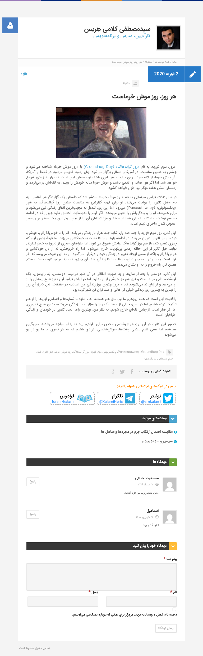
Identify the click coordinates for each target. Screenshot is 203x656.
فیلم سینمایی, (165, 359)
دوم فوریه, (96, 352)
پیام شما (172, 559)
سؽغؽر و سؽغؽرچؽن (157, 441)
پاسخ (33, 481)
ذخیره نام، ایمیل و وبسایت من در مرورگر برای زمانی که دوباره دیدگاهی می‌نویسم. (124, 615)
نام (175, 593)
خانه (174, 62)
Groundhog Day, (152, 352)
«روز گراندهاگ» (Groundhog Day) (111, 167)
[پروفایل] (10, 25)
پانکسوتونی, (109, 352)
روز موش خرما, (62, 352)
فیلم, (38, 352)
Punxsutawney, (128, 352)
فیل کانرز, (47, 352)
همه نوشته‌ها (162, 62)
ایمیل (94, 593)
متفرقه (148, 62)
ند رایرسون (150, 359)
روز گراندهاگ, (80, 352)
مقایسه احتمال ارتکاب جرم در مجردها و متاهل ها (137, 432)
